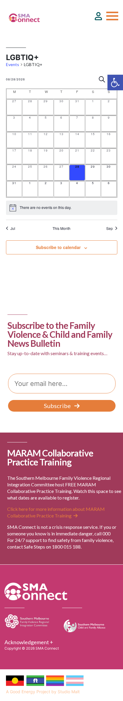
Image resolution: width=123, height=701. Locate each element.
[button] (115, 82)
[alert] (61, 208)
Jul (12, 228)
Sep (109, 228)
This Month (61, 228)
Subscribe (57, 405)
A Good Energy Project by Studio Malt (43, 691)
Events (12, 64)
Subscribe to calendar (58, 247)
